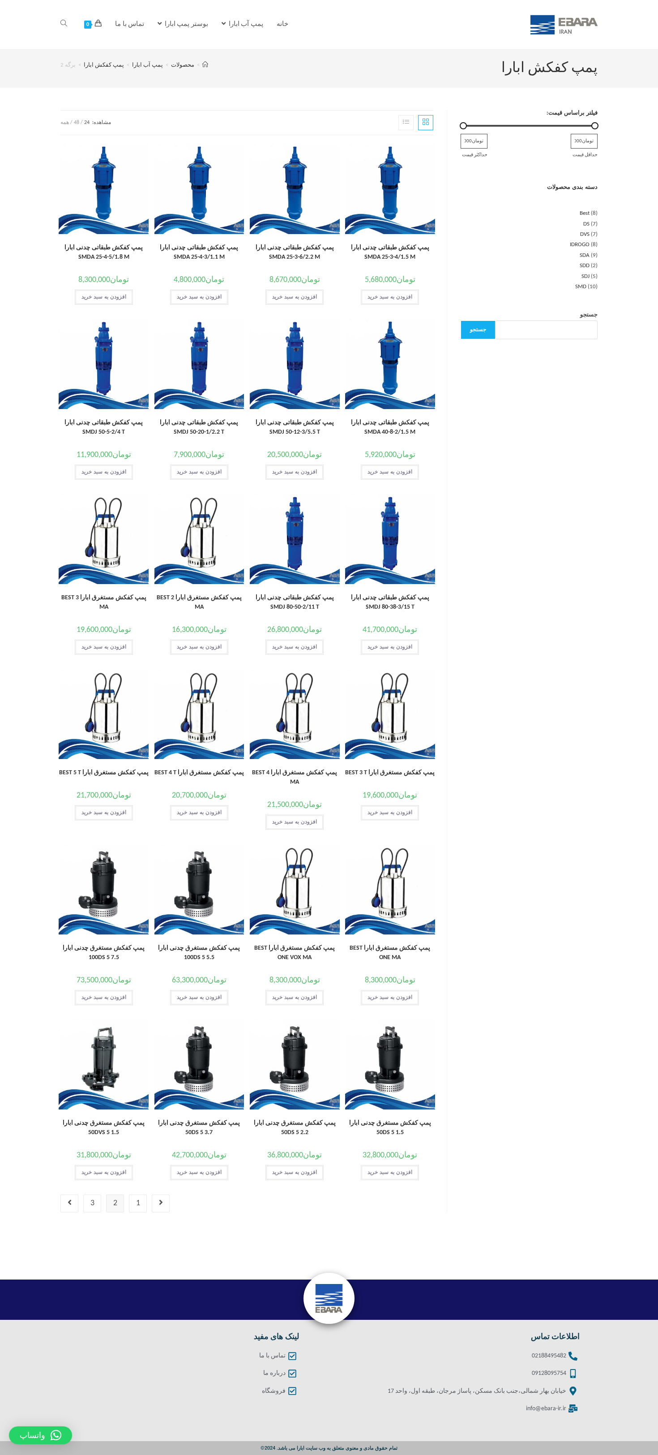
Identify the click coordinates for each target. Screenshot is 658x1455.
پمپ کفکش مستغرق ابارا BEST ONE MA (390, 953)
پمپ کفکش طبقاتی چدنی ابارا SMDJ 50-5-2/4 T (103, 427)
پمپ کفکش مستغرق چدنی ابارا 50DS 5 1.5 (390, 1128)
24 (87, 122)
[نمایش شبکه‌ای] (425, 122)
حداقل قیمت (585, 155)
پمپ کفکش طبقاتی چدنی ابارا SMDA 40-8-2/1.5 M (390, 427)
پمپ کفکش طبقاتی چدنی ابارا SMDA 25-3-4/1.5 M (390, 252)
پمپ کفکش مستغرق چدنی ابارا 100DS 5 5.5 (199, 953)
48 (76, 122)
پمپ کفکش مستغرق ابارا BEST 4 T (199, 772)
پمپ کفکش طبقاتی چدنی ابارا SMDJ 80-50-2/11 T (295, 602)
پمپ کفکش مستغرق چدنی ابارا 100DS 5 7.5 (104, 953)
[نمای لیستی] (406, 122)
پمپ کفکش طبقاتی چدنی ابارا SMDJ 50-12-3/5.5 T (295, 427)
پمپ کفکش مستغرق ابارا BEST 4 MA (294, 777)
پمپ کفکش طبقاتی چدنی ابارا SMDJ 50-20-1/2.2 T (199, 427)
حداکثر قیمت (474, 155)
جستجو (589, 315)
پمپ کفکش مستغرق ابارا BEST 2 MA (199, 602)
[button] (40, 1435)
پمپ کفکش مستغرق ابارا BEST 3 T (390, 772)
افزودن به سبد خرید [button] (389, 297)
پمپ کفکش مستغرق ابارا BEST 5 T (104, 772)
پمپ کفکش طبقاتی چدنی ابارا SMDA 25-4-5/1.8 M (103, 252)
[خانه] (205, 65)
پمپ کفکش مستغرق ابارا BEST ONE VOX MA (294, 953)
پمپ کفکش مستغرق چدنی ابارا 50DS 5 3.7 (199, 1128)
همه (64, 122)
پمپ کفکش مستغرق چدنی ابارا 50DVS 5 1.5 (104, 1128)
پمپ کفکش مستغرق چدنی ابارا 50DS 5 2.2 (295, 1128)
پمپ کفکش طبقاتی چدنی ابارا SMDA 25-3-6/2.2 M (295, 252)
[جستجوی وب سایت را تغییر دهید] (64, 24)
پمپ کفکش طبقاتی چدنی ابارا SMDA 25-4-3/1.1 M (199, 252)
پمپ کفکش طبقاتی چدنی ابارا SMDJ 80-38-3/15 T (390, 602)
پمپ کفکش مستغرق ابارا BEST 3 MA (103, 602)
